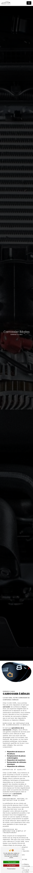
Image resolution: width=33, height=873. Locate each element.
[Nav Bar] (29, 3)
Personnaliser (11, 869)
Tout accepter (12, 862)
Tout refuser (11, 865)
